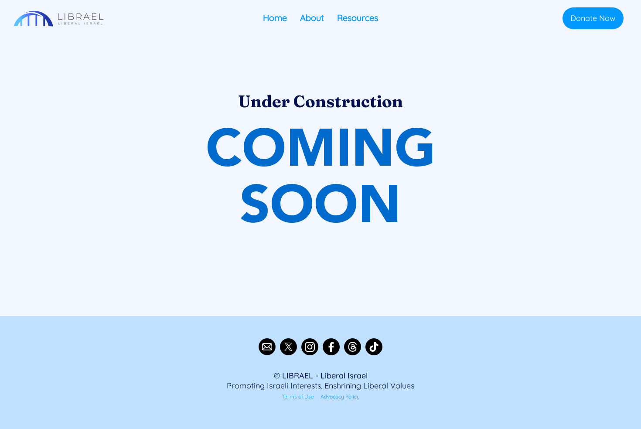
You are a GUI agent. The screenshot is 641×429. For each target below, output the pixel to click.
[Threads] (352, 346)
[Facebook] (331, 346)
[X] (288, 346)
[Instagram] (309, 346)
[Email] (267, 346)
